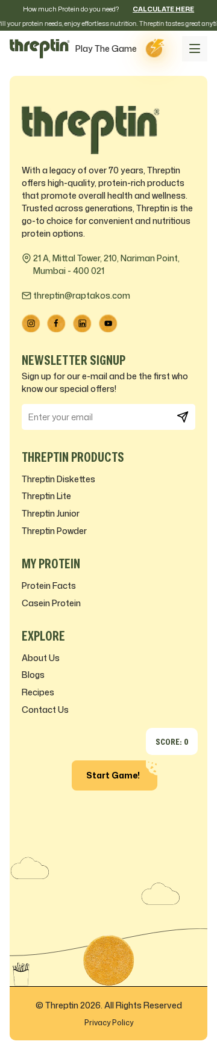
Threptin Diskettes (58, 479)
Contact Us (45, 709)
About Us (41, 657)
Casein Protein (51, 603)
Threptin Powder (54, 530)
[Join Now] (183, 417)
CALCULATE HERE (163, 8)
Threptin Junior (51, 513)
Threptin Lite (46, 496)
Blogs (33, 674)
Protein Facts (49, 585)
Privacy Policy (108, 1022)
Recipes (38, 692)
